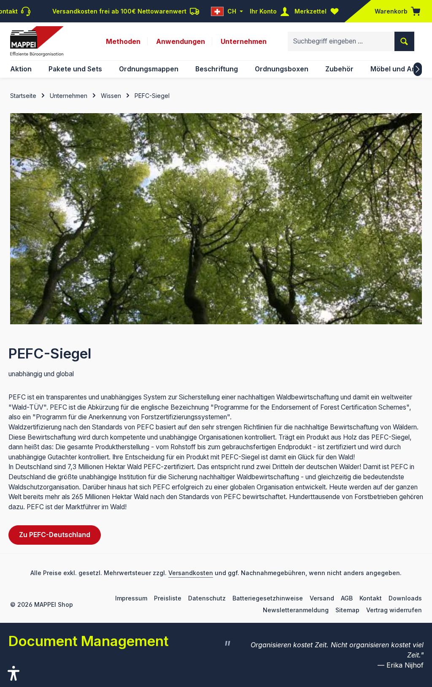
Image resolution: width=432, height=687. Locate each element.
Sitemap (347, 610)
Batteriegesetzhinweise (267, 598)
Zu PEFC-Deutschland (54, 535)
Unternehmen (244, 41)
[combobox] (341, 41)
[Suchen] (404, 41)
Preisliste (167, 598)
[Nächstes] (417, 69)
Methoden (123, 41)
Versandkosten (190, 572)
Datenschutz (207, 598)
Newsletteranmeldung (296, 610)
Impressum (131, 598)
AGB (347, 598)
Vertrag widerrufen (394, 610)
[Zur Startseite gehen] (36, 41)
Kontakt (370, 598)
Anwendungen (180, 41)
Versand (322, 598)
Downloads (405, 598)
